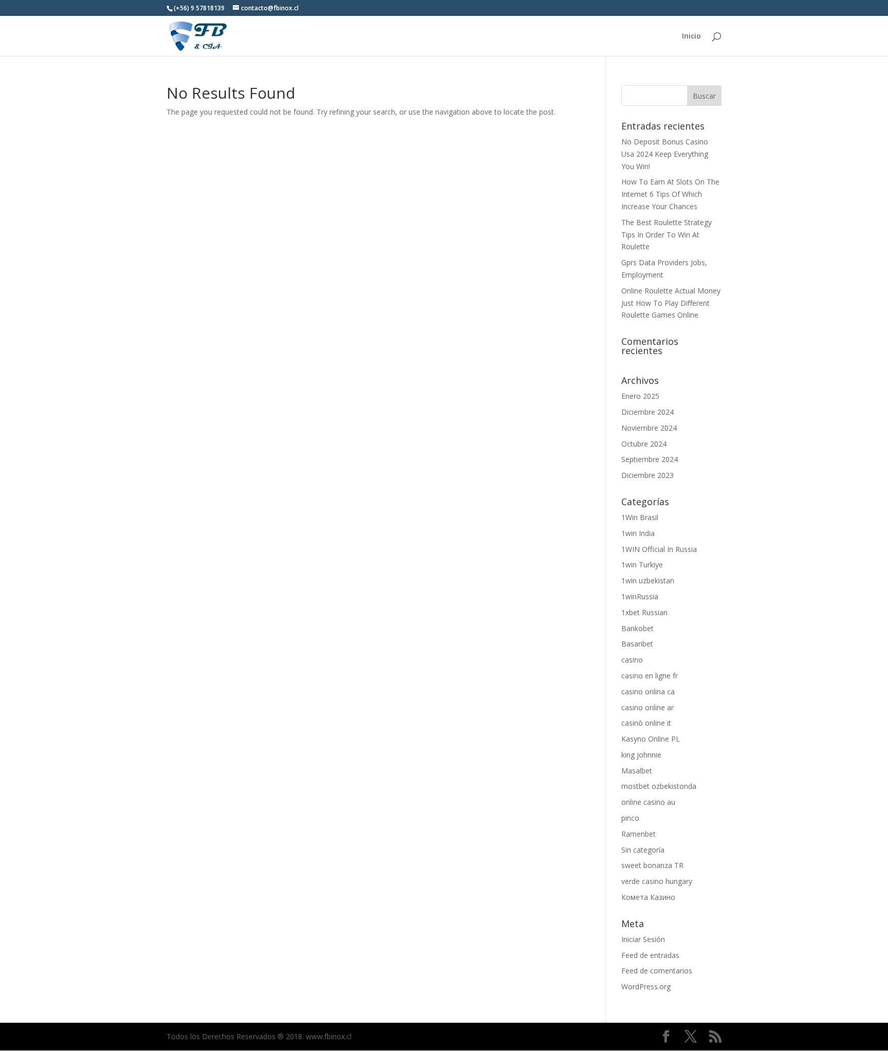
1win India (638, 533)
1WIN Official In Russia (659, 549)
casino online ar (647, 707)
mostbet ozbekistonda (658, 786)
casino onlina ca (648, 691)
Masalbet (636, 771)
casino (632, 660)
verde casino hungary (656, 881)
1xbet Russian (644, 612)
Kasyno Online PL (650, 739)
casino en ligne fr (649, 675)
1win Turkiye (642, 564)
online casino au (648, 802)
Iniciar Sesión (643, 939)
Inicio (691, 36)
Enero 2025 (640, 396)
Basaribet (637, 644)
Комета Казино (648, 897)
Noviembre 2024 (649, 428)
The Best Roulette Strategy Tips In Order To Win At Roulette (666, 234)
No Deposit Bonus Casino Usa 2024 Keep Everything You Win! (664, 154)
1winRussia (639, 596)
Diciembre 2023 (647, 475)
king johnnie (641, 755)
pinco (630, 818)
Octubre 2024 (644, 444)
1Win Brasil (639, 517)
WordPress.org (646, 986)
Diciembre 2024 (647, 412)
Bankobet (637, 628)
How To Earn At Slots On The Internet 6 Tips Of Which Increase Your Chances (670, 194)
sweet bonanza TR (652, 865)
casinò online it (646, 723)
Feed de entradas (650, 955)
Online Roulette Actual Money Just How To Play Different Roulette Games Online (670, 303)
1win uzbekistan (647, 580)
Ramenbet (638, 834)
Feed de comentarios (656, 970)
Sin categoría (642, 850)
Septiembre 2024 (649, 459)
